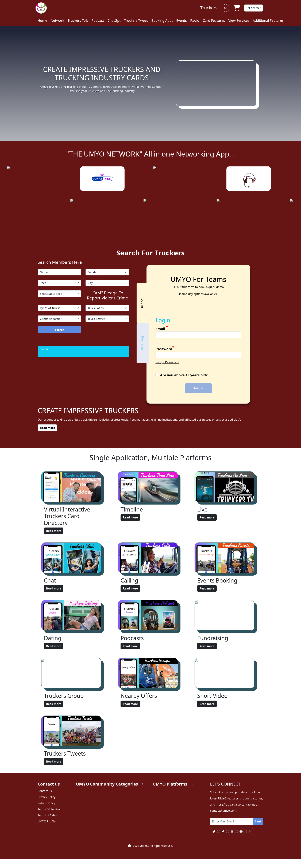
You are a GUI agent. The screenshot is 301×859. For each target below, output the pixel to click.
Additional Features (268, 20)
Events (181, 20)
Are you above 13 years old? (184, 375)
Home (42, 20)
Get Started (253, 8)
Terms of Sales (47, 815)
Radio (194, 20)
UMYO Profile (47, 821)
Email (162, 328)
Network (57, 20)
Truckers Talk (78, 20)
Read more (53, 531)
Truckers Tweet (136, 20)
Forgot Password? (167, 362)
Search (59, 330)
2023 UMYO (140, 846)
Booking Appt (162, 20)
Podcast (97, 20)
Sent (258, 821)
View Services (238, 20)
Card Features (214, 20)
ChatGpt (114, 20)
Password (165, 348)
